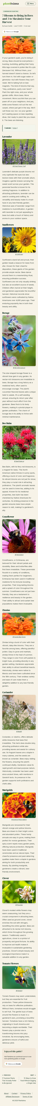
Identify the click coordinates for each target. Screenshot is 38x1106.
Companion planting (10, 11)
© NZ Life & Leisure (19, 368)
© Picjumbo (19, 905)
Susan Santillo (8, 26)
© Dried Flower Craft (19, 166)
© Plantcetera (19, 555)
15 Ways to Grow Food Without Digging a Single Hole (28, 1079)
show (15, 128)
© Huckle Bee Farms (19, 637)
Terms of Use (27, 1097)
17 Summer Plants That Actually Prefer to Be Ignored (9, 1079)
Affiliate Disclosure (12, 1097)
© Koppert (19, 991)
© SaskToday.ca (19, 461)
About (6, 1093)
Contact (14, 1093)
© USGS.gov (19, 254)
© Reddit (19, 731)
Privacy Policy (26, 1093)
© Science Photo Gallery (19, 819)
